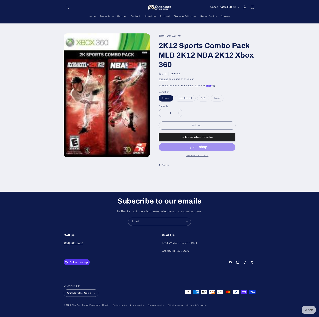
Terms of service (156, 305)
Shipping (163, 79)
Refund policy (120, 305)
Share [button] (165, 165)
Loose (167, 99)
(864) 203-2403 (73, 243)
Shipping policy (175, 305)
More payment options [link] (197, 155)
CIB (205, 99)
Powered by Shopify (99, 305)
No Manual (187, 99)
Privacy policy (137, 305)
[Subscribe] (187, 222)
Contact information (196, 305)
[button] (67, 7)
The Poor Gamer (80, 305)
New (218, 99)
